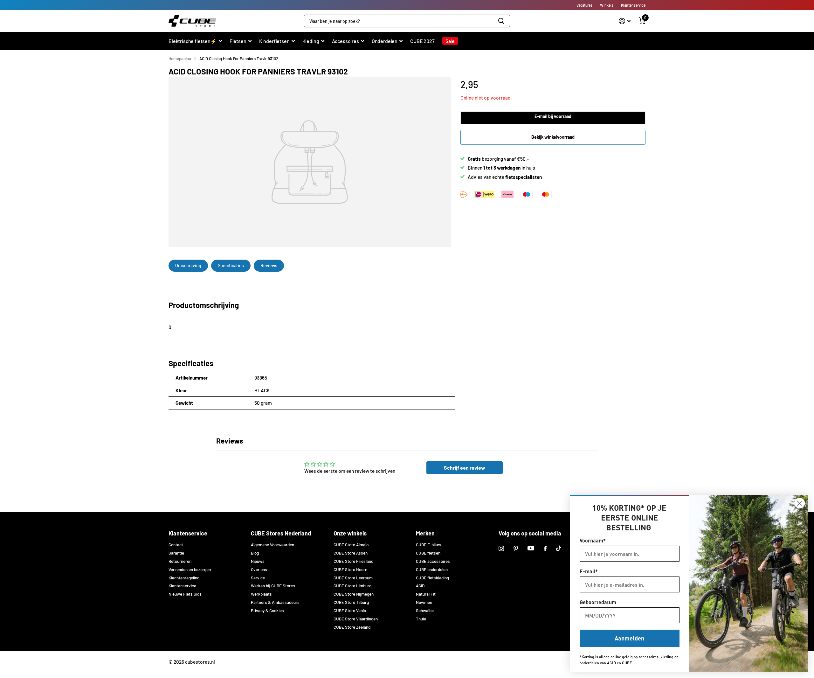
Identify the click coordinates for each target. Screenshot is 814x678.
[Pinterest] (516, 548)
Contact (176, 544)
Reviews (268, 265)
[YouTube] (531, 548)
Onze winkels (350, 533)
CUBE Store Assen (351, 553)
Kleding (310, 41)
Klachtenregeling (184, 577)
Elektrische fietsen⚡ (193, 41)
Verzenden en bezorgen (190, 569)
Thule (421, 618)
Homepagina (180, 58)
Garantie (176, 553)
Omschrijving (188, 265)
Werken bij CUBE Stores (273, 585)
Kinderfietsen (274, 41)
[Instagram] (501, 548)
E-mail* (589, 571)
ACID (420, 585)
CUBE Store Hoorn (350, 569)
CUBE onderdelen (432, 569)
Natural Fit (426, 594)
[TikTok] (558, 548)
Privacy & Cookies (267, 610)
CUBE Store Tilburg (351, 602)
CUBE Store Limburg (352, 585)
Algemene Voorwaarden (272, 544)
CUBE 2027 (422, 41)
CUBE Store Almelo (351, 544)
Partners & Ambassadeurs (275, 602)
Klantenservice (633, 5)
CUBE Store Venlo (350, 610)
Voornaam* (593, 540)
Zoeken (501, 21)
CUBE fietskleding (432, 577)
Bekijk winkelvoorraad (553, 137)
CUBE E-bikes (428, 544)
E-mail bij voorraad (553, 116)
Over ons (259, 569)
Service (258, 577)
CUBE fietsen (428, 553)
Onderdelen (384, 41)
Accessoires (345, 41)
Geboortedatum (598, 602)
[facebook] (545, 548)
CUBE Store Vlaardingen (356, 618)
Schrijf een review (464, 468)
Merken (425, 533)
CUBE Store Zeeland (352, 627)
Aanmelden (629, 638)
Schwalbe (425, 610)
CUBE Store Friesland (353, 561)
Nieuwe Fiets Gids (185, 594)
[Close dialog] (799, 503)
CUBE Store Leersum (353, 577)
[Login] (624, 21)
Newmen (424, 602)
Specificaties (231, 265)
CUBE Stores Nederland (281, 533)
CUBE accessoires (433, 561)
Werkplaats (261, 594)
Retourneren (180, 561)
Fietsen (238, 41)
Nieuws (258, 561)
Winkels (606, 5)
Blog (255, 553)
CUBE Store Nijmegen (354, 594)
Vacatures (584, 5)
